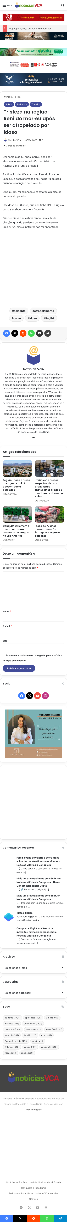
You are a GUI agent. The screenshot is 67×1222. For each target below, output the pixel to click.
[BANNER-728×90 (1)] (33, 64)
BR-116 (52, 1017)
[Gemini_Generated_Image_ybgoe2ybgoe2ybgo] (33, 51)
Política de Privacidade (21, 1193)
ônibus (27, 1053)
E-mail (7, 626)
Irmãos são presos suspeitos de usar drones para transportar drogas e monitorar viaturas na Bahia (49, 488)
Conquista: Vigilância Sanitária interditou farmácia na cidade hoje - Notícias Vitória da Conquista (37, 932)
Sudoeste (22, 104)
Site (5, 640)
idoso (33, 318)
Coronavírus (33, 1023)
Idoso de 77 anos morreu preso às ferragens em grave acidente (47, 531)
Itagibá (49, 318)
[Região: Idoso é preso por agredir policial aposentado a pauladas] (17, 468)
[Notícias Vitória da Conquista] (28, 5)
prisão (37, 1041)
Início (9, 96)
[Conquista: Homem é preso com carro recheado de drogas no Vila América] (17, 514)
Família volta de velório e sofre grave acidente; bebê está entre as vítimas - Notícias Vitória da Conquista (38, 861)
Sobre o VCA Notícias (46, 1193)
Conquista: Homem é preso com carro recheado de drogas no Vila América (16, 531)
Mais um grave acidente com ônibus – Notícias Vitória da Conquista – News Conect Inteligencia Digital (38, 882)
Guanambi (33, 1029)
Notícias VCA (14, 140)
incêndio (12, 1035)
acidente (20, 311)
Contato (33, 1199)
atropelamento (44, 311)
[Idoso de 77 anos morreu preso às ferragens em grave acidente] (49, 514)
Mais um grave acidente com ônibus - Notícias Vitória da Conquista (38, 897)
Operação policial (16, 1041)
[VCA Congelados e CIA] (33, 17)
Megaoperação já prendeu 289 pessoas (30, 28)
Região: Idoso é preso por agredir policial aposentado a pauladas (16, 485)
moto (46, 1035)
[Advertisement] (33, 268)
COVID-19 (13, 1029)
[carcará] (33, 79)
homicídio (54, 1029)
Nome (7, 611)
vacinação (49, 1047)
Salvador (12, 1047)
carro (17, 318)
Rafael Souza (24, 912)
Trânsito (35, 104)
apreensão (33, 1017)
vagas (10, 1053)
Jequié (30, 1035)
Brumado (12, 1023)
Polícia (17, 96)
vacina (30, 1047)
